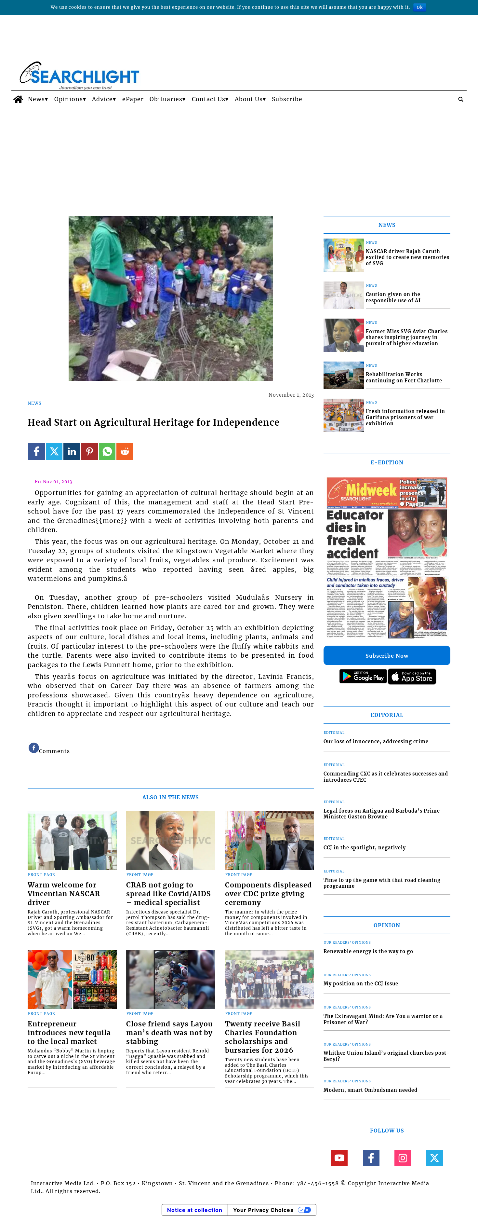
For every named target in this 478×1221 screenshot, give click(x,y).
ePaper (133, 99)
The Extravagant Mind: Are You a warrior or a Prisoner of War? (383, 1019)
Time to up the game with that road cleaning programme (382, 883)
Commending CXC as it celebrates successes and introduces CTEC (386, 777)
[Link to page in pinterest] (89, 451)
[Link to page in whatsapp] (107, 451)
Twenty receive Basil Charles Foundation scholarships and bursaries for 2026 (262, 1037)
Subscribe (287, 99)
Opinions (68, 99)
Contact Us (208, 99)
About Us (249, 99)
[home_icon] (18, 99)
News (36, 99)
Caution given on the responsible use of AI (393, 298)
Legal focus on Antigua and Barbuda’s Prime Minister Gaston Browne (382, 814)
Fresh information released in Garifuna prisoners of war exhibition (405, 417)
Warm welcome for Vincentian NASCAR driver (64, 894)
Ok (420, 7)
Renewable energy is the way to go (368, 951)
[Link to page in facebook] (36, 451)
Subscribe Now (386, 655)
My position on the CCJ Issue (361, 984)
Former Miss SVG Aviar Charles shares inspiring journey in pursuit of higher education (407, 338)
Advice (102, 99)
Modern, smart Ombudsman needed (371, 1090)
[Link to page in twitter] (54, 451)
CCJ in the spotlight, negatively (365, 848)
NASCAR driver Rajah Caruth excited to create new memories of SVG (407, 258)
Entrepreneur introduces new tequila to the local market (69, 1033)
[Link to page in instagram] (402, 1158)
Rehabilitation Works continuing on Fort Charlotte (404, 378)
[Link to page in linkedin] (71, 451)
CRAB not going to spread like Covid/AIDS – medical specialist (168, 894)
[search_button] (461, 99)
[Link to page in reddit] (124, 451)
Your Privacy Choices (263, 1210)
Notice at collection (194, 1210)
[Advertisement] (239, 156)
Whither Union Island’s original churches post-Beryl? (387, 1056)
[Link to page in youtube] (339, 1158)
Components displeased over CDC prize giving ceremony (268, 894)
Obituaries (166, 99)
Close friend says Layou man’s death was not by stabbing (169, 1033)
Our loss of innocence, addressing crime (376, 742)
